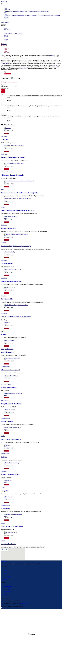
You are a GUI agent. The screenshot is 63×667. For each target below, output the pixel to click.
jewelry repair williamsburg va (11, 439)
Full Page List (15, 11)
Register (7, 22)
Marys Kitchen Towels (8, 544)
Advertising (27, 15)
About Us (40, 15)
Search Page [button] (7, 9)
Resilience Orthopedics (8, 228)
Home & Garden (5, 453)
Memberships (20, 15)
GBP (8, 33)
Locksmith (3, 296)
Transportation (4, 400)
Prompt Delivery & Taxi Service (11, 404)
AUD (17, 33)
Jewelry (3, 436)
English (6, 39)
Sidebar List (45, 11)
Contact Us (7, 589)
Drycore (3, 334)
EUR (11, 33)
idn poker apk (23, 68)
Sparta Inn (4, 139)
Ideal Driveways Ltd (7, 352)
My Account (7, 15)
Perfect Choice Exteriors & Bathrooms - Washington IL (19, 193)
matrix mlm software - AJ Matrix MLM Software (17, 210)
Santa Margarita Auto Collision (11, 281)
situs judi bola (4, 63)
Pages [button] (5, 14)
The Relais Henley (7, 263)
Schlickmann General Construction (12, 175)
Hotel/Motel (4, 136)
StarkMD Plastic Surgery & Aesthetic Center (16, 317)
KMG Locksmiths (7, 299)
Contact (6, 17)
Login (5, 51)
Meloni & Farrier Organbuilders (12, 526)
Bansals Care (5, 508)
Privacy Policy (7, 591)
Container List (31, 11)
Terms (56, 15)
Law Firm (3, 242)
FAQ (59, 15)
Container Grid (23, 11)
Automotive (4, 278)
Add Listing (14, 15)
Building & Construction (7, 172)
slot (1, 61)
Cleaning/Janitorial (5, 366)
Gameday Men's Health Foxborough (13, 157)
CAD (14, 33)
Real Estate (3, 471)
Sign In (2, 22)
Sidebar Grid (38, 11)
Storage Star (5, 491)
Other (2, 189)
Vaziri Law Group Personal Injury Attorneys (16, 246)
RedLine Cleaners (7, 421)
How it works (46, 15)
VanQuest (4, 457)
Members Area (8, 586)
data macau (16, 56)
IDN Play (55, 65)
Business (3, 207)
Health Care (4, 154)
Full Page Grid (8, 11)
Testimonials (34, 15)
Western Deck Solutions (8, 387)
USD (5, 33)
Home (5, 8)
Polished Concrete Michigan (10, 474)
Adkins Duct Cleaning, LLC (10, 370)
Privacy (52, 15)
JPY (20, 33)
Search (3, 91)
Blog (5, 12)
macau (51, 55)
